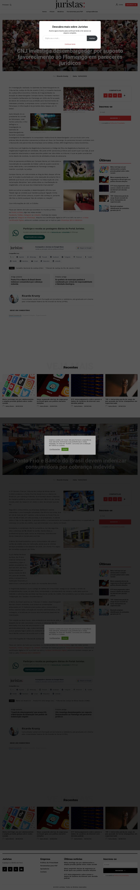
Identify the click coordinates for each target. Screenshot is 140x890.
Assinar (92, 38)
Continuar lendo (70, 44)
